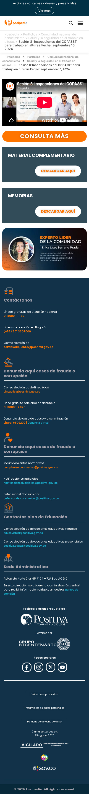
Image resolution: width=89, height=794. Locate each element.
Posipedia (12, 34)
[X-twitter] (50, 667)
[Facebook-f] (26, 667)
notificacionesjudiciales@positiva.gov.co (31, 482)
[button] (80, 23)
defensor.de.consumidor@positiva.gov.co (31, 498)
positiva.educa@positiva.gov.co (25, 545)
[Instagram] (38, 667)
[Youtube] (62, 667)
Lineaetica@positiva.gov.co (22, 391)
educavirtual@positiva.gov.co (23, 533)
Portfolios (30, 34)
